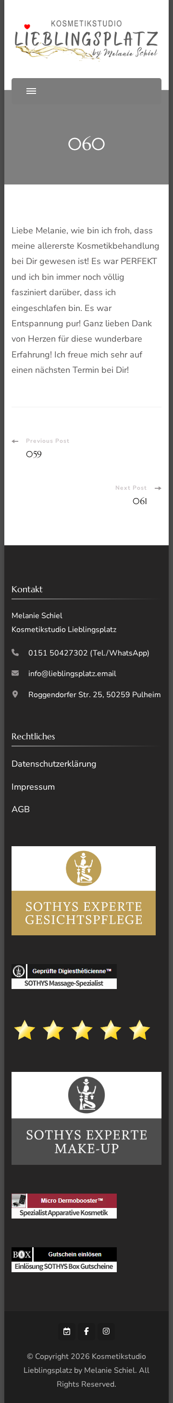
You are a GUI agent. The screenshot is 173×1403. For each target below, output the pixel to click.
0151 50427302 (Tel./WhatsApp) (88, 653)
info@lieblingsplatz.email (72, 673)
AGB (21, 809)
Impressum (33, 787)
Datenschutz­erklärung (54, 764)
